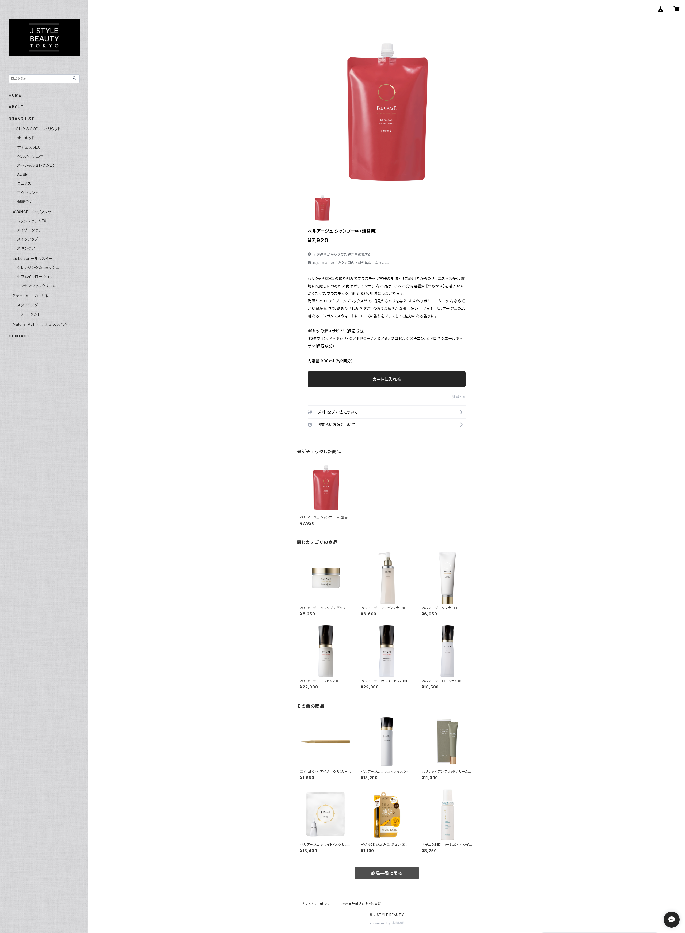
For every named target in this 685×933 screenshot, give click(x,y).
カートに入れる (387, 379)
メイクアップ (27, 239)
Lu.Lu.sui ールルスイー (33, 258)
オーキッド (26, 138)
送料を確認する (359, 254)
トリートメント (29, 314)
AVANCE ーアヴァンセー (34, 212)
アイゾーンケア (29, 230)
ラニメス (24, 183)
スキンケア (26, 248)
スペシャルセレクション (36, 165)
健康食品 (25, 201)
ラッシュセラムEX (32, 221)
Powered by (381, 923)
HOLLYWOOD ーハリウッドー (39, 129)
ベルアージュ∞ (30, 156)
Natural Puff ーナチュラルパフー (41, 324)
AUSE (22, 174)
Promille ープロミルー (32, 296)
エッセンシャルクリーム (36, 285)
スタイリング (27, 305)
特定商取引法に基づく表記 (361, 904)
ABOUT (16, 107)
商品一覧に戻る (386, 873)
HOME (15, 95)
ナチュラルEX (28, 147)
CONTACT (19, 336)
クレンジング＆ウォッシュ (38, 267)
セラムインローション (35, 276)
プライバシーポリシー (317, 904)
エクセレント (27, 192)
